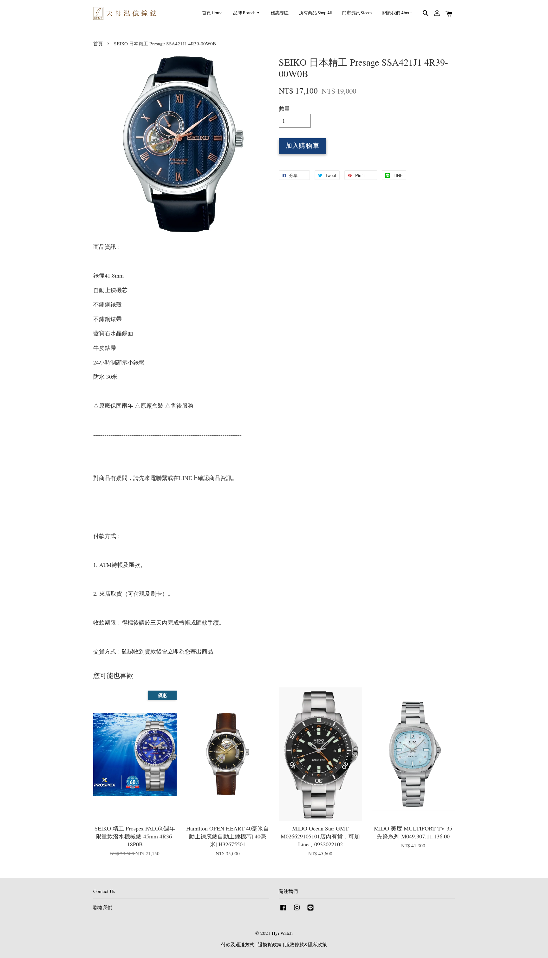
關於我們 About (397, 13)
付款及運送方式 (237, 944)
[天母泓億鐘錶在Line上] (310, 910)
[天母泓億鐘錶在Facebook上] (283, 910)
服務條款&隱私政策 (306, 944)
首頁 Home (212, 13)
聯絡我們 (102, 907)
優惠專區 (280, 13)
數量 (284, 108)
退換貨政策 (270, 944)
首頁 (98, 43)
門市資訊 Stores (357, 13)
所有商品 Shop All (315, 13)
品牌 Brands (244, 13)
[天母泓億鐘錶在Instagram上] (296, 910)
